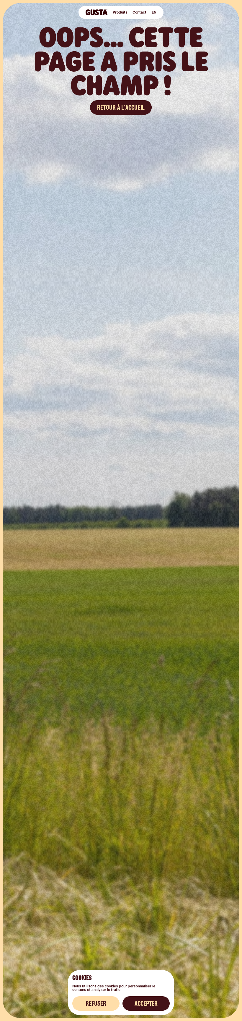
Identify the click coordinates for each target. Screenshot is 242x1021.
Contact (139, 12)
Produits (120, 12)
